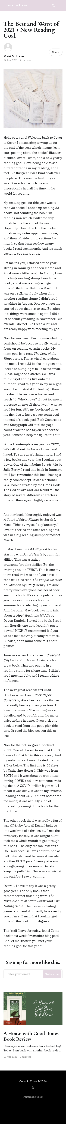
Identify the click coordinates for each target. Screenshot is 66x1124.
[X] (33, 1087)
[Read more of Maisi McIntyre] (8, 47)
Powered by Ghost (33, 1096)
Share (55, 52)
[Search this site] (53, 5)
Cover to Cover (16, 5)
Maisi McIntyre (14, 56)
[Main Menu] (60, 5)
